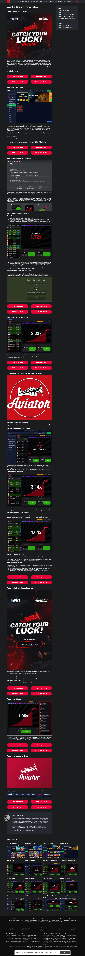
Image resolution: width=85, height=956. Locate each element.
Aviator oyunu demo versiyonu (65, 27)
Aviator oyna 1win (18, 76)
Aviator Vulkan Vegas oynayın (69, 920)
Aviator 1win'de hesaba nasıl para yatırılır (66, 22)
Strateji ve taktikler (35, 1)
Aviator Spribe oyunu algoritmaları (66, 14)
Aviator (19, 1)
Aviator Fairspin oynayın (35, 920)
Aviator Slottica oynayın (46, 920)
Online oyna (69, 1)
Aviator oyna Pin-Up (17, 82)
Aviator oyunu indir (44, 1)
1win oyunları (61, 1)
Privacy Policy (46, 953)
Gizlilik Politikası (44, 921)
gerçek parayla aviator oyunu (65, 10)
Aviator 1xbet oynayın (14, 920)
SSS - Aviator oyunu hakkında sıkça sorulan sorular (67, 19)
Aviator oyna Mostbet (41, 82)
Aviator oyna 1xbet (41, 76)
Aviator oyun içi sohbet (64, 25)
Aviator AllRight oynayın (57, 920)
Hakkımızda (51, 921)
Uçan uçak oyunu (53, 918)
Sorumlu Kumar (37, 921)
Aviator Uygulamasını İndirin (43, 918)
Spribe (28, 946)
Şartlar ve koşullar (58, 921)
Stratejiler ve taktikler (31, 918)
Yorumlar (16, 918)
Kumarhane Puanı (53, 1)
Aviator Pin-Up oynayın (24, 920)
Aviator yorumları (25, 1)
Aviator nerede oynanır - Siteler (66, 16)
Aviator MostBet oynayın (28, 921)
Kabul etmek (65, 952)
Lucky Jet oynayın (61, 918)
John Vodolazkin (18, 816)
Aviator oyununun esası (64, 12)
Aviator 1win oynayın (70, 918)
